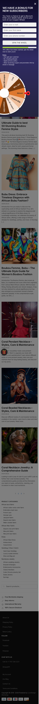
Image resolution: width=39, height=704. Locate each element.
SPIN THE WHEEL (19, 43)
